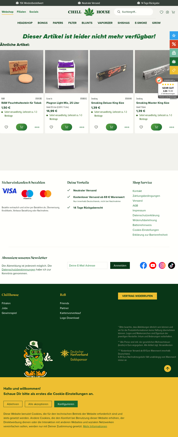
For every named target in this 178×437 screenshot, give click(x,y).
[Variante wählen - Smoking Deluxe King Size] (126, 127)
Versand (138, 201)
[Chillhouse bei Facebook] (143, 265)
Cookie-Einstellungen (146, 230)
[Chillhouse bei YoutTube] (152, 265)
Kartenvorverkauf (70, 313)
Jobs (4, 308)
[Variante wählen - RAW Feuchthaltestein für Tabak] (37, 127)
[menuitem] (161, 12)
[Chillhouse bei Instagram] (162, 265)
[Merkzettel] (161, 12)
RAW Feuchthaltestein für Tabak (21, 103)
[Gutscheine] (174, 70)
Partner (64, 308)
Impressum (139, 210)
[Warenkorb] (173, 12)
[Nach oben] (167, 368)
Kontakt (137, 191)
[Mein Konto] (167, 12)
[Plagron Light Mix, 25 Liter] (66, 71)
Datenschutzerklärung (146, 215)
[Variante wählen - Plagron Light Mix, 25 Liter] (81, 127)
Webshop (7, 12)
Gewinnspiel (9, 313)
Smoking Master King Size (152, 103)
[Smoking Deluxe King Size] (111, 71)
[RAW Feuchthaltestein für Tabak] (21, 71)
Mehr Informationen (95, 426)
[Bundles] (174, 53)
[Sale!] (174, 44)
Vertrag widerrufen (137, 296)
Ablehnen (13, 404)
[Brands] (174, 61)
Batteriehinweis (142, 225)
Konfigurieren (66, 404)
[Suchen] (118, 11)
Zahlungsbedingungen (146, 196)
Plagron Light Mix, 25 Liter (62, 103)
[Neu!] (174, 35)
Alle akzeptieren (38, 404)
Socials (33, 12)
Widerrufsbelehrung (145, 220)
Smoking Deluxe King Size (107, 103)
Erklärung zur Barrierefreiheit (150, 235)
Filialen (21, 12)
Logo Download (69, 318)
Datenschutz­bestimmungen (18, 269)
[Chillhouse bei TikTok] (171, 265)
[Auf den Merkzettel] (6, 127)
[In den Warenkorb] (21, 127)
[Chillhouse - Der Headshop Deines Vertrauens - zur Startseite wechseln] (89, 11)
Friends (64, 303)
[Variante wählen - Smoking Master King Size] (171, 127)
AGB (135, 205)
